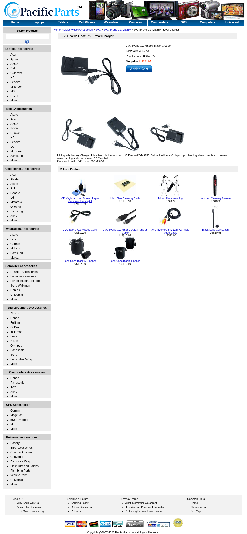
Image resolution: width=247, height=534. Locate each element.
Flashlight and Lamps (24, 466)
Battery (15, 443)
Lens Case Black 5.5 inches (80, 261)
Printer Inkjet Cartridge (25, 281)
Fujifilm (15, 322)
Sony (13, 216)
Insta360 (16, 332)
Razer (14, 96)
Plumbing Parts (20, 470)
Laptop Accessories (23, 276)
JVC (98, 29)
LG (12, 146)
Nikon (14, 341)
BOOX (14, 128)
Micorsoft (16, 86)
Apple (14, 59)
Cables (15, 290)
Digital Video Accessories (78, 29)
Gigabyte (16, 73)
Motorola (16, 202)
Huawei (15, 133)
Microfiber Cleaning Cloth (125, 198)
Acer (13, 54)
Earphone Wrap (20, 461)
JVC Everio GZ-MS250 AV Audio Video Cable (170, 231)
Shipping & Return (77, 498)
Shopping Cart (199, 507)
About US (18, 498)
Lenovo (15, 82)
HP (12, 77)
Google (15, 193)
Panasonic (17, 350)
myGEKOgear (19, 419)
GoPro (14, 327)
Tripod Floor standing (170, 198)
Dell (13, 68)
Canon (14, 318)
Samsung (16, 156)
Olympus (16, 345)
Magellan (16, 415)
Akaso (14, 313)
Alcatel (14, 179)
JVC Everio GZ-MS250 (117, 29)
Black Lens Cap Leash (215, 229)
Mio (12, 424)
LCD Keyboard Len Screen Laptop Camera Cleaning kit (80, 200)
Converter (16, 457)
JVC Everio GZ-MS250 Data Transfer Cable (125, 231)
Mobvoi (15, 248)
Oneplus (15, 206)
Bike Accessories (21, 447)
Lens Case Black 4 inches (125, 261)
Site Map (196, 511)
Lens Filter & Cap (21, 359)
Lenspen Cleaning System (215, 198)
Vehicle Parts (18, 475)
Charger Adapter (21, 452)
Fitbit (13, 239)
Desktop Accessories (24, 272)
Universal (16, 294)
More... (14, 100)
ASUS (14, 64)
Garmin (15, 244)
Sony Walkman (20, 285)
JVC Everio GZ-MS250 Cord (80, 229)
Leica (14, 336)
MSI (12, 91)
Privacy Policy (129, 498)
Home (57, 29)
